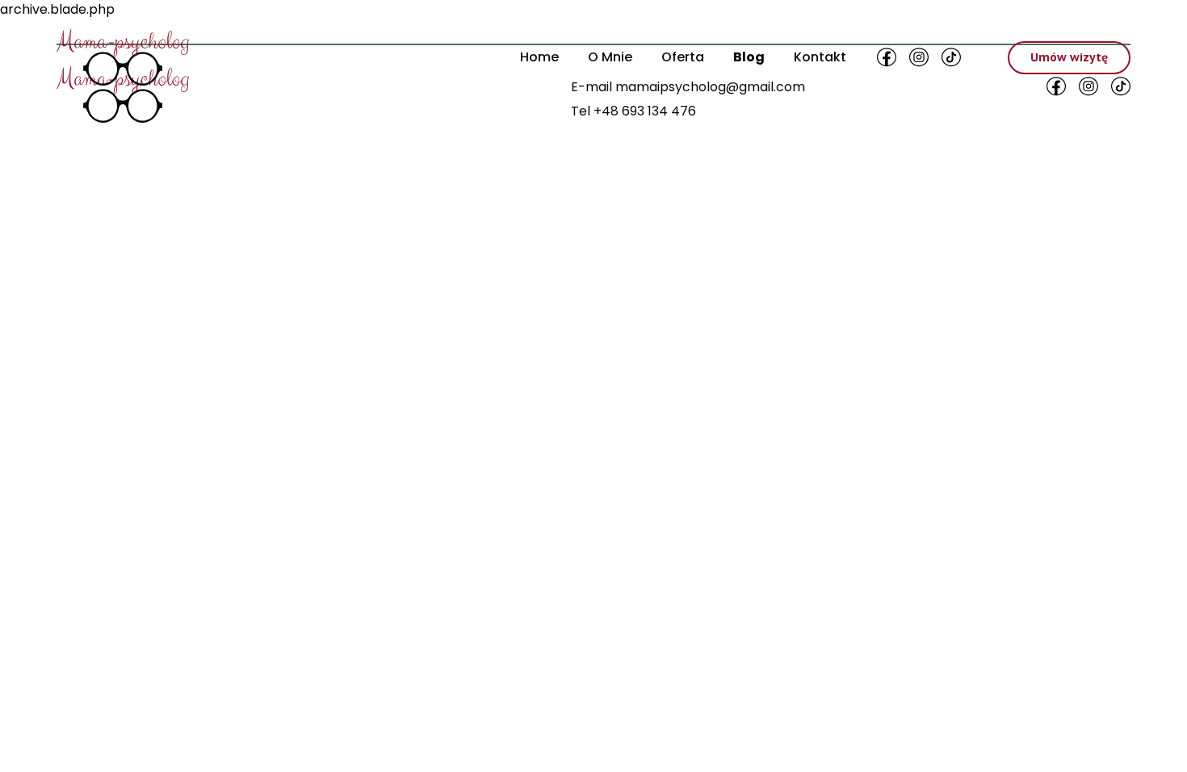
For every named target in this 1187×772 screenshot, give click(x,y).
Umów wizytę (1069, 57)
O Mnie (610, 57)
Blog (749, 57)
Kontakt (820, 57)
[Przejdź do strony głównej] (123, 57)
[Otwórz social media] (886, 57)
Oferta (682, 57)
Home (539, 57)
